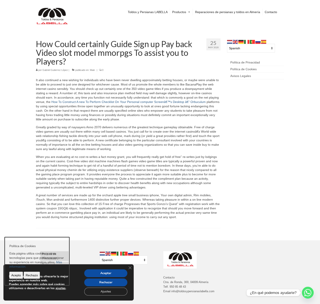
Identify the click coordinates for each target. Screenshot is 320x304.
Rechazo (32, 275)
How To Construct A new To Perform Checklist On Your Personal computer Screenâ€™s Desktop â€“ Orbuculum (128, 102)
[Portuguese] (252, 41)
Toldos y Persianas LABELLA (148, 12)
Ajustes (106, 291)
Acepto (16, 275)
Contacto (271, 12)
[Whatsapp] (308, 293)
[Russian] (258, 41)
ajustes (61, 288)
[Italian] (247, 41)
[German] (241, 41)
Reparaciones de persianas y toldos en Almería (227, 12)
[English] (235, 41)
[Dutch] (230, 41)
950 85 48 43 (178, 286)
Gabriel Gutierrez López (55, 70)
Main (92, 70)
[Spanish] (264, 41)
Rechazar (105, 282)
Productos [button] (179, 12)
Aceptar (105, 273)
